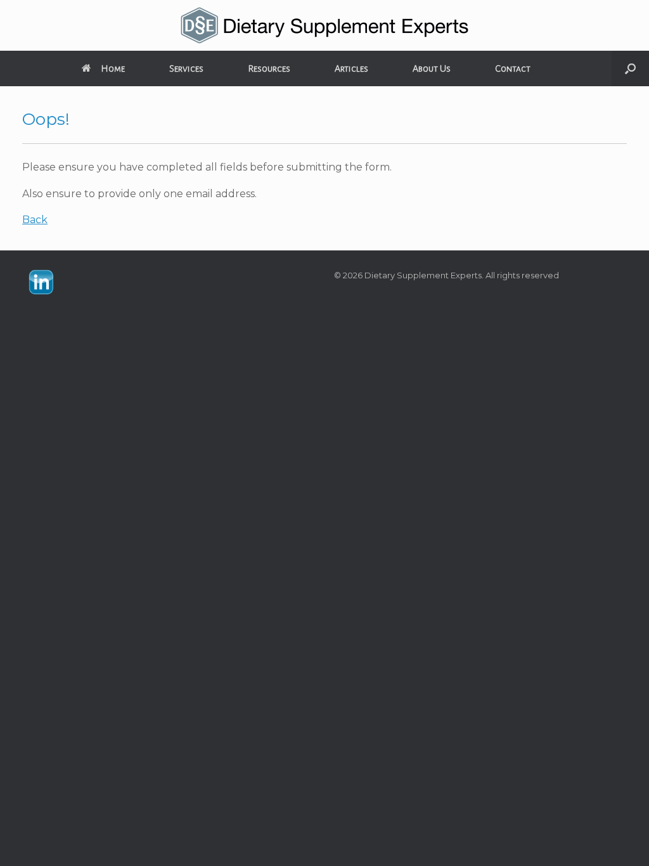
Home (113, 68)
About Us (432, 68)
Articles (351, 68)
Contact (512, 68)
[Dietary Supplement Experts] (324, 25)
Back (35, 220)
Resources (269, 68)
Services (186, 68)
